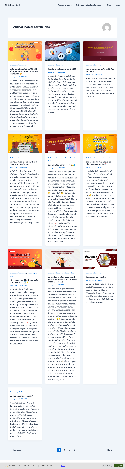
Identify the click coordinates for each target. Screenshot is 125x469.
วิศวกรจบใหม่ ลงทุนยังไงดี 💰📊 (61, 165)
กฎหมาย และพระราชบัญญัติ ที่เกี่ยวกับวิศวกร (100, 70)
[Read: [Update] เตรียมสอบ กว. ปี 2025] (62, 51)
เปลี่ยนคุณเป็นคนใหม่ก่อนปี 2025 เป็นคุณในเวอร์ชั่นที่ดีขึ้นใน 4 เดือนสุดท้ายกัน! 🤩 (24, 71)
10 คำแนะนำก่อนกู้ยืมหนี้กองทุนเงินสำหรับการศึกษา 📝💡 (24, 281)
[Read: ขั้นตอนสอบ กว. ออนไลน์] (100, 258)
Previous (16, 449)
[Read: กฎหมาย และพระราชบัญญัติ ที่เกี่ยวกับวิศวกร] (100, 51)
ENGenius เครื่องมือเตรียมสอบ (88, 5)
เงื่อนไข (63, 466)
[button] (71, 5)
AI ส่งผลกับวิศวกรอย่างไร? (21, 396)
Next (110, 449)
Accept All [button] (118, 466)
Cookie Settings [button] (107, 466)
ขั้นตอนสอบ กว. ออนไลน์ (96, 277)
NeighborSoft (12, 5)
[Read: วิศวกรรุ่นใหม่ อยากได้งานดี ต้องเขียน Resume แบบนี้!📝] (100, 143)
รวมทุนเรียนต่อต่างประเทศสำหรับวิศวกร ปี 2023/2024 (23, 163)
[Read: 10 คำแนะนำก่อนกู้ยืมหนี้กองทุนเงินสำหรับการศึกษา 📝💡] (25, 258)
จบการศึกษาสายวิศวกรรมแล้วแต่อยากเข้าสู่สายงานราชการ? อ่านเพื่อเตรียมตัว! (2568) (62, 279)
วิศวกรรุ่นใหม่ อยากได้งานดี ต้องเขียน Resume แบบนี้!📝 (99, 163)
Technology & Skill (16, 392)
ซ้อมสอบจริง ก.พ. (108, 158)
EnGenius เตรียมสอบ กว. (18, 65)
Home (117, 5)
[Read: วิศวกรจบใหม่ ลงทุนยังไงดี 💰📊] (62, 143)
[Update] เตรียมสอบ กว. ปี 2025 (62, 69)
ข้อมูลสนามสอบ (63, 5)
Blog (109, 5)
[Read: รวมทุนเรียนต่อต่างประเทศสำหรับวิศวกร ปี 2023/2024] (25, 143)
